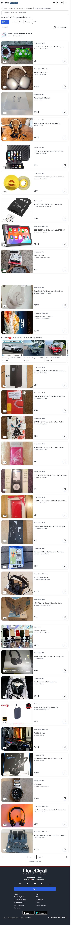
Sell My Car (39, 899)
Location (13, 22)
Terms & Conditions (25, 917)
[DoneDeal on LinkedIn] (42, 884)
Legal (4, 917)
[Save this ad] (65, 61)
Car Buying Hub (19, 897)
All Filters (36, 22)
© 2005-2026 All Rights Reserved (57, 917)
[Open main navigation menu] (66, 3)
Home (11, 8)
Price (20, 22)
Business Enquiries (20, 899)
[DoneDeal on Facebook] (20, 884)
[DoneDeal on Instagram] (49, 884)
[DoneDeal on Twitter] (28, 884)
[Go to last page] (66, 857)
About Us (17, 894)
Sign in (35, 889)
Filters (6, 22)
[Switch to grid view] (54, 27)
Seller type (28, 22)
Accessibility (18, 908)
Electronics (29, 8)
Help (37, 897)
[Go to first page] (3, 857)
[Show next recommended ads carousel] (66, 337)
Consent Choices (41, 905)
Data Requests (19, 905)
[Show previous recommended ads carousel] (63, 337)
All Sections (19, 8)
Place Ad (60, 3)
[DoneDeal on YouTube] (35, 884)
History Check (18, 902)
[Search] (4, 12)
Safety (38, 902)
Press (37, 894)
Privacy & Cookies (13, 917)
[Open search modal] (54, 3)
